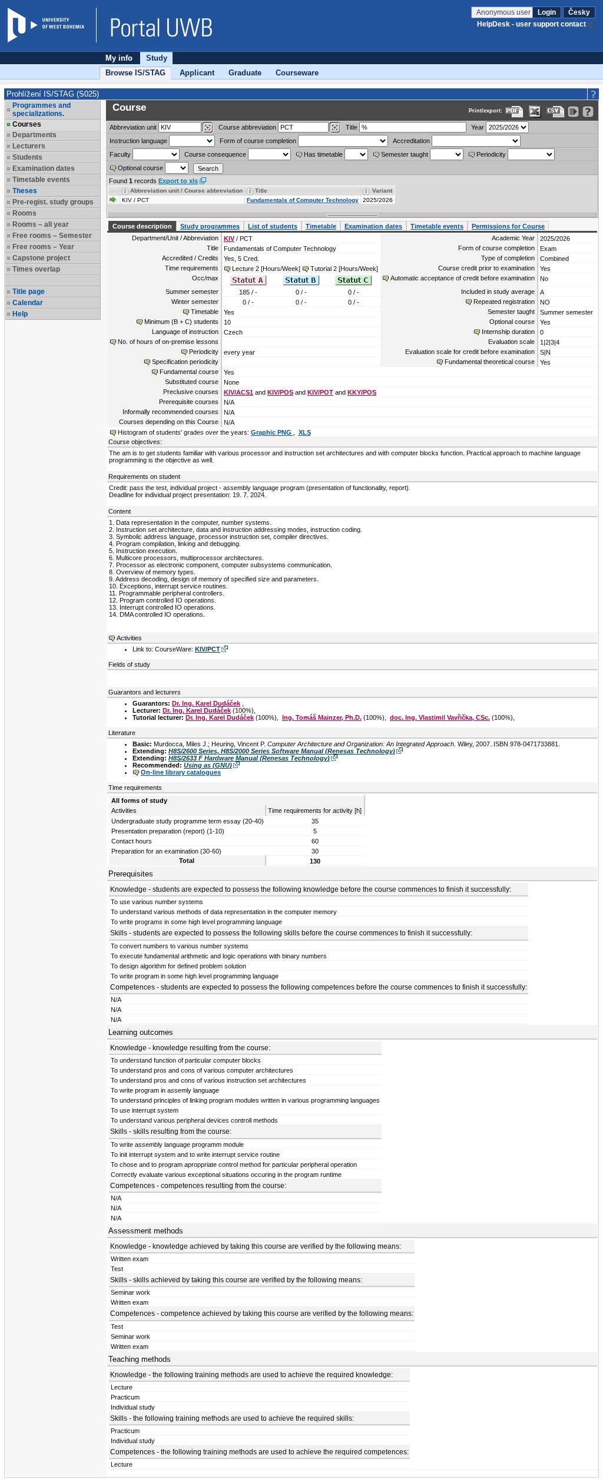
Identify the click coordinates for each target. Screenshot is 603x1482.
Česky (579, 12)
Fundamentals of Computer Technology (303, 200)
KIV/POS (280, 392)
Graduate (244, 72)
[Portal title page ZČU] (155, 25)
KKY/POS (361, 392)
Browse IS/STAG (135, 72)
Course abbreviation (247, 127)
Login (547, 12)
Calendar (27, 303)
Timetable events (436, 226)
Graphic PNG (272, 432)
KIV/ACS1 (238, 392)
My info (118, 58)
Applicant (197, 72)
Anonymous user (504, 12)
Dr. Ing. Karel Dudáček (206, 703)
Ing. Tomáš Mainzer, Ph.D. (322, 717)
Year (477, 127)
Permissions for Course (508, 226)
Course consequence (215, 154)
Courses (26, 124)
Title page (28, 291)
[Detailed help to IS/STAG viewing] (588, 111)
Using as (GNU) (208, 765)
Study (156, 58)
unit (133, 127)
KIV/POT (320, 392)
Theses (24, 191)
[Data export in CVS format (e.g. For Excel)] (555, 111)
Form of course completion (258, 140)
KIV (229, 238)
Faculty (120, 154)
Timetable (321, 226)
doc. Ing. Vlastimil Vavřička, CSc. (440, 717)
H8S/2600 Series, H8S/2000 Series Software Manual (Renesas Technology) (281, 751)
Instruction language (138, 140)
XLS (305, 432)
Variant (382, 190)
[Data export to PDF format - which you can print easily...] (514, 111)
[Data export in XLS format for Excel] (535, 111)
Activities (129, 637)
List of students (272, 226)
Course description (142, 226)
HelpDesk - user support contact (531, 24)
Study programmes (210, 226)
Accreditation (411, 140)
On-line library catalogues (181, 772)
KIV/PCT (207, 649)
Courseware (297, 72)
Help (20, 314)
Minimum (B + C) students (181, 321)
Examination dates (373, 226)
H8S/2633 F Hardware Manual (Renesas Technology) (249, 758)
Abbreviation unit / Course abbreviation (186, 190)
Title (351, 127)
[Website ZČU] (52, 25)
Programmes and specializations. (41, 109)
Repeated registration (504, 301)
